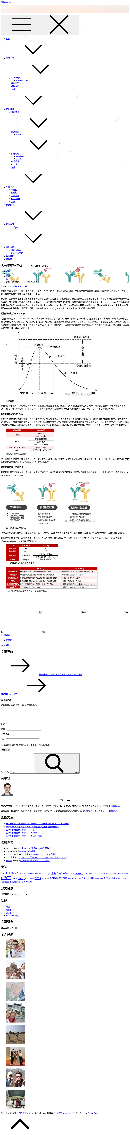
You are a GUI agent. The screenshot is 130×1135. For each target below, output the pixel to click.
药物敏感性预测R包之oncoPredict (35, 861)
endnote (39, 873)
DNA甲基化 (31, 873)
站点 (3, 740)
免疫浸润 (54, 878)
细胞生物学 (16, 86)
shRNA (27, 878)
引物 (92, 878)
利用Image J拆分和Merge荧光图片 (34, 848)
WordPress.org (12, 915)
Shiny (21, 878)
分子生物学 (16, 78)
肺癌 (20, 882)
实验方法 (10, 58)
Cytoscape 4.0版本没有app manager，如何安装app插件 (42, 857)
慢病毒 (97, 878)
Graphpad (20, 156)
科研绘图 (6, 882)
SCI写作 (14, 878)
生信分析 (10, 187)
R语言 (14, 192)
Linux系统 (15, 199)
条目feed (10, 910)
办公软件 (15, 161)
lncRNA (91, 873)
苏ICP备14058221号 (66, 1113)
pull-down (125, 873)
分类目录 (5, 894)
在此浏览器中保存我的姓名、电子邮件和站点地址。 (27, 745)
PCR (105, 873)
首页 (8, 39)
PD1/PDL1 (111, 873)
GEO (45, 873)
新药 (8, 645)
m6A (96, 873)
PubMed (118, 873)
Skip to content (7, 2)
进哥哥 (7, 635)
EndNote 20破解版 (27, 851)
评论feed (10, 913)
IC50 (72, 873)
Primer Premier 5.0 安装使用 (44, 854)
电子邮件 (6, 734)
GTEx (68, 873)
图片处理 (15, 132)
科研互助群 (16, 250)
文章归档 (5, 928)
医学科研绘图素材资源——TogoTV (21, 830)
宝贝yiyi (14, 227)
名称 (4, 729)
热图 (109, 878)
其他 (13, 89)
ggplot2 (14, 190)
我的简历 (10, 256)
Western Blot (45, 878)
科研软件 (15, 112)
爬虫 (113, 878)
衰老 (23, 882)
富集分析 (85, 878)
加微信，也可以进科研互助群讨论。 (102, 811)
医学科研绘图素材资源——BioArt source (24, 836)
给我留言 (10, 259)
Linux (85, 873)
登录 (8, 907)
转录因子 (29, 882)
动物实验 (15, 83)
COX (2, 873)
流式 (105, 878)
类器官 (12, 882)
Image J (19, 134)
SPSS (18, 158)
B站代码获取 (17, 253)
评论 (3, 724)
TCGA (38, 878)
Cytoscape (22, 873)
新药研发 (10, 205)
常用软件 (10, 109)
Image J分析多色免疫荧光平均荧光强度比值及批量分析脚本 (32, 827)
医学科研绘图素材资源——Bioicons (22, 833)
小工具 (14, 164)
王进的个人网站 (8, 7)
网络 (16, 882)
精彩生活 (10, 224)
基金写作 (71, 878)
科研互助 (10, 247)
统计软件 (15, 154)
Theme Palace (93, 1113)
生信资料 (15, 195)
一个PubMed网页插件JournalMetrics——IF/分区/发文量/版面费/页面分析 (37, 824)
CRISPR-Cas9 (22, 80)
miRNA (101, 873)
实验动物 (78, 878)
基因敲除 (63, 878)
